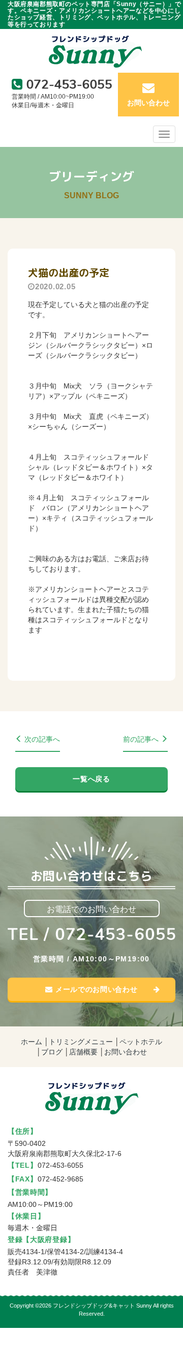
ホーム (31, 1042)
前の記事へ (142, 739)
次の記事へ (41, 739)
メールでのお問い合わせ (95, 989)
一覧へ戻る (91, 779)
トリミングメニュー (81, 1042)
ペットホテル (140, 1042)
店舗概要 (83, 1052)
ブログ (52, 1052)
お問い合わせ (125, 1052)
